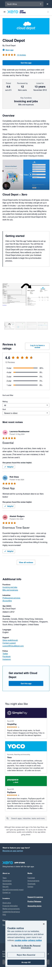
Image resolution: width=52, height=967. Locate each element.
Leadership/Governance (11, 911)
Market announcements (11, 908)
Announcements (33, 880)
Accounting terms (34, 906)
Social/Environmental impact (13, 889)
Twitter (5, 653)
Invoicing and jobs (10, 587)
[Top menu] (48, 12)
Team (5, 878)
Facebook (7, 656)
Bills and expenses (10, 590)
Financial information (10, 906)
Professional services (11, 597)
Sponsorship (7, 883)
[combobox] (29, 818)
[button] (26, 175)
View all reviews (26, 562)
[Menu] (4, 11)
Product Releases (34, 901)
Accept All (25, 962)
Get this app (26, 62)
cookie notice (21, 940)
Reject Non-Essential (26, 955)
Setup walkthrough (10, 640)
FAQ (4, 914)
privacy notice (35, 940)
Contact (30, 886)
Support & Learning (35, 897)
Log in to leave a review (37, 346)
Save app (10, 50)
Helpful (10, 466)
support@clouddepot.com (13, 645)
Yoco (9, 757)
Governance (7, 880)
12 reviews (21, 54)
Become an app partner (13, 850)
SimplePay (12, 724)
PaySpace (11, 792)
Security (6, 886)
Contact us (6, 892)
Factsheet (31, 878)
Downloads (31, 883)
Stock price (7, 903)
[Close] (47, 4)
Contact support (9, 643)
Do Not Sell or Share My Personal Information (25, 946)
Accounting (7, 600)
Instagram (7, 659)
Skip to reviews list (17, 359)
